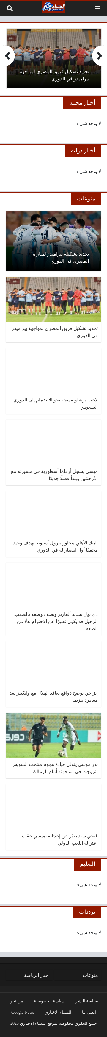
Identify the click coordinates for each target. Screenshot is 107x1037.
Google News (22, 1012)
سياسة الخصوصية (49, 1001)
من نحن (16, 1001)
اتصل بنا (89, 1012)
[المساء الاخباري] (53, 7)
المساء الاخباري (58, 1012)
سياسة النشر (86, 1001)
